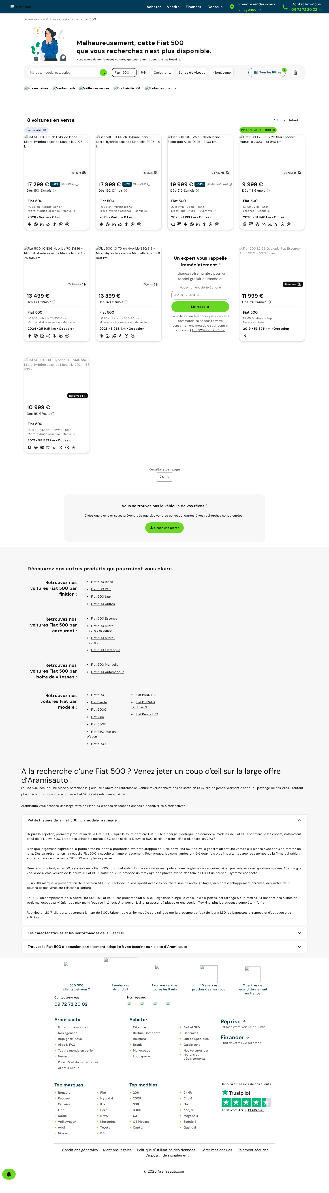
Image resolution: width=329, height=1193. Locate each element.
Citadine (139, 1027)
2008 (137, 1098)
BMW (104, 1116)
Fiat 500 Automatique (107, 672)
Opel (61, 1110)
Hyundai (106, 1098)
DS (102, 1133)
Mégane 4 (191, 1116)
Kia (102, 1104)
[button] (132, 72)
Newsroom (66, 1056)
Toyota (105, 1127)
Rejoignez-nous (70, 1039)
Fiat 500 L (99, 744)
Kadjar (189, 1110)
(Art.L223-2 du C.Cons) (207, 330)
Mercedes (107, 1122)
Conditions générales (80, 1150)
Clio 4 (188, 1098)
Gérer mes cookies (216, 1150)
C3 (135, 1116)
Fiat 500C (98, 710)
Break (137, 1045)
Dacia (62, 1116)
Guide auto (192, 1045)
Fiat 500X (98, 724)
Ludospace (141, 1056)
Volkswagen (67, 1122)
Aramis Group (68, 1068)
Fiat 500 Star (101, 596)
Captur (138, 1127)
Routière (139, 1039)
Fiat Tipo (97, 717)
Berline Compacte (147, 1033)
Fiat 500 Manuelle (104, 665)
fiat (77, 19)
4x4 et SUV (192, 1027)
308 (136, 1104)
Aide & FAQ (66, 1045)
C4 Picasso (141, 1122)
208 (136, 1092)
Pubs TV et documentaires (78, 1062)
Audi (61, 1127)
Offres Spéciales (196, 1039)
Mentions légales (117, 1150)
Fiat (103, 1092)
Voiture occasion (58, 19)
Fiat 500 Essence (104, 618)
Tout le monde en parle (75, 1050)
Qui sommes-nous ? (73, 1027)
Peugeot (64, 1098)
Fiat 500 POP (101, 589)
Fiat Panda (99, 702)
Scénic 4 (190, 1122)
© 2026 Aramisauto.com (164, 1171)
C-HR (188, 1092)
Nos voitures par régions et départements (196, 1054)
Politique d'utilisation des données (166, 1150)
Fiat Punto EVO (147, 714)
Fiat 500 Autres (103, 604)
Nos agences (67, 1033)
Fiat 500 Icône (102, 582)
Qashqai (190, 1127)
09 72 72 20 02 (71, 1004)
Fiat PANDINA (146, 695)
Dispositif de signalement (167, 1155)
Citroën (64, 1104)
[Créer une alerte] (9, 1174)
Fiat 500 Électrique (105, 650)
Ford (103, 1110)
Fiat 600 (97, 695)
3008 (137, 1110)
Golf (187, 1104)
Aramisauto (33, 19)
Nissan (63, 1133)
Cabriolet (191, 1033)
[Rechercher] (103, 72)
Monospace (141, 1050)
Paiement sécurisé (253, 1150)
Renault (64, 1092)
